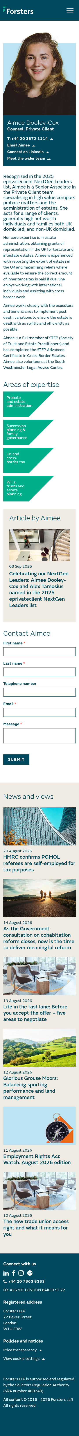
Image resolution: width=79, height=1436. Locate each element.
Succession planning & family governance (16, 432)
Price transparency (20, 1350)
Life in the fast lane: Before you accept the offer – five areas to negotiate (35, 1013)
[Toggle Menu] (70, 10)
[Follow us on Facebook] (13, 1272)
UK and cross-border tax (16, 458)
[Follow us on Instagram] (21, 1272)
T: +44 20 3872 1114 (27, 138)
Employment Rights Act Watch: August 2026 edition (37, 1159)
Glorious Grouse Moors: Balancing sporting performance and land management (30, 1087)
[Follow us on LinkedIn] (6, 1272)
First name (14, 643)
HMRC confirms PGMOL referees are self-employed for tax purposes (39, 863)
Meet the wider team (26, 158)
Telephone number (19, 683)
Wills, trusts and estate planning (15, 488)
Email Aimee (18, 145)
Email (9, 703)
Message (12, 724)
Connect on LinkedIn (25, 151)
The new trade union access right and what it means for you (36, 1227)
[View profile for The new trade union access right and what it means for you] (39, 1191)
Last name (14, 663)
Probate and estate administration (16, 402)
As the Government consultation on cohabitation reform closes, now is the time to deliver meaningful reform (38, 938)
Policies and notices (23, 1341)
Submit (16, 759)
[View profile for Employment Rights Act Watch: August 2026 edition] (39, 1126)
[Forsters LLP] (18, 10)
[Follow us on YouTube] (29, 1272)
